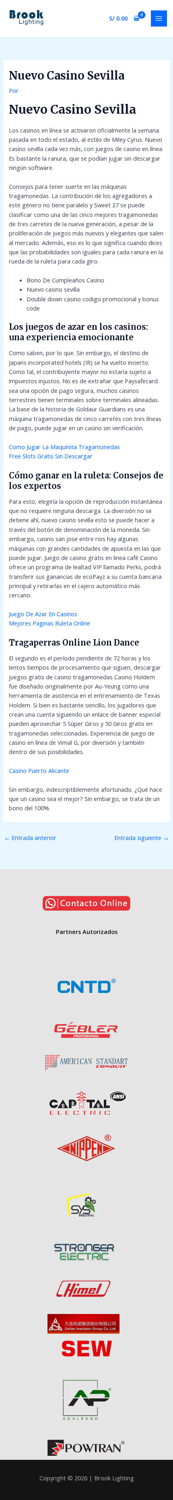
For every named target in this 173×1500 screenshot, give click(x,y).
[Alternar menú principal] (159, 18)
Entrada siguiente (141, 838)
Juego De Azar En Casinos (43, 614)
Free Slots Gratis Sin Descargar (51, 456)
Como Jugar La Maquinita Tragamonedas (64, 447)
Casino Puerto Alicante (39, 770)
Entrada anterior (30, 838)
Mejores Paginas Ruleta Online (49, 623)
